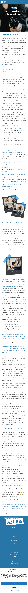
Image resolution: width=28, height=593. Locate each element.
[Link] (5, 2)
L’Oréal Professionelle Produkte (14, 558)
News (14, 536)
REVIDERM (14, 559)
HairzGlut (14, 556)
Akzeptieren (14, 583)
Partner (14, 534)
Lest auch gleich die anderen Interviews (10, 513)
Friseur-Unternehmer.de (14, 554)
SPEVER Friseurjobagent (14, 563)
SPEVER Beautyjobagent (14, 561)
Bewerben (14, 531)
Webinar (14, 538)
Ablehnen (14, 587)
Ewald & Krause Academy (14, 552)
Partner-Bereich (14, 540)
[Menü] (1, 2)
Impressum (17, 590)
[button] (26, 570)
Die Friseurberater (14, 550)
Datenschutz (12, 590)
